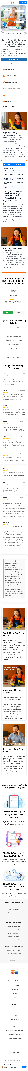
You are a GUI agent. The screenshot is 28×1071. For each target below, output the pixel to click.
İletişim (15, 993)
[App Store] (8, 1047)
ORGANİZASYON (14, 1019)
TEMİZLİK (14, 1008)
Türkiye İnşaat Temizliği (14, 912)
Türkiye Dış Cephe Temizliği (14, 960)
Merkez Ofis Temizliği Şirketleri (14, 340)
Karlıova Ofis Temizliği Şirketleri (14, 348)
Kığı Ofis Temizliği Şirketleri (14, 344)
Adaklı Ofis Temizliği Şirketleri (14, 357)
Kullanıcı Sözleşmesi (14, 1034)
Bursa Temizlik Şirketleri (14, 936)
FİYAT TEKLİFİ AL (14, 59)
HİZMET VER (23, 2)
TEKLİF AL (8, 312)
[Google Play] (19, 1047)
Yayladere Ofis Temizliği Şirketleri (14, 332)
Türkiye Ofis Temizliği (14, 909)
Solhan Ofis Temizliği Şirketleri (14, 336)
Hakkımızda (15, 989)
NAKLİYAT (14, 1015)
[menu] (4, 2)
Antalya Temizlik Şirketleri (14, 939)
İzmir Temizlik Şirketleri (14, 933)
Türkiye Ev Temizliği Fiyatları (14, 950)
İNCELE (18, 312)
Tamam (24, 1066)
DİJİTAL (15, 1012)
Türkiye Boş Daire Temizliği (14, 957)
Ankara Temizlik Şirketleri (14, 929)
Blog (15, 997)
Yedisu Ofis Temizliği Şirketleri (14, 327)
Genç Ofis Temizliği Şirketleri (14, 353)
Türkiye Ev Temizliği (14, 906)
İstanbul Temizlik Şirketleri (14, 926)
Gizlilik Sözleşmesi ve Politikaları (14, 1030)
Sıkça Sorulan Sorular (15, 1038)
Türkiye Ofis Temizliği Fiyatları (14, 953)
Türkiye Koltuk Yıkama (14, 916)
